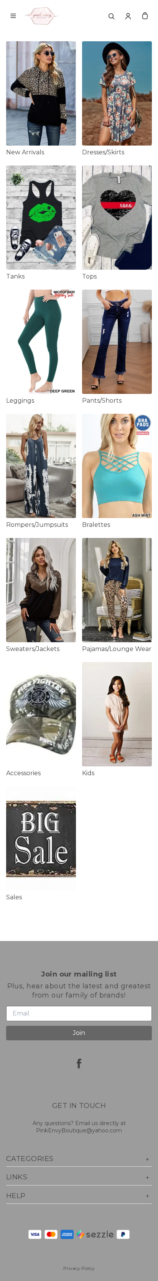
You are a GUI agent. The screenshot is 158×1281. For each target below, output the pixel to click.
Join (79, 1032)
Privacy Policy (79, 1268)
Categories (30, 1159)
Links (16, 1177)
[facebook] (79, 1063)
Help (16, 1196)
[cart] (145, 16)
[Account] (128, 16)
